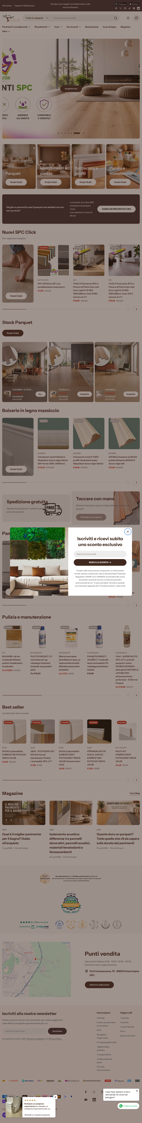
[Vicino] (128, 531)
